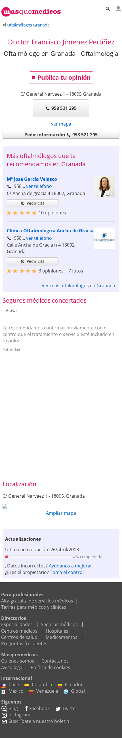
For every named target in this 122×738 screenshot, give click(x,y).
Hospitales (57, 631)
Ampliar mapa (61, 513)
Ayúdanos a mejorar (70, 566)
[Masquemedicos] (31, 9)
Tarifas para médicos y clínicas (33, 607)
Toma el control (67, 572)
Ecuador (74, 684)
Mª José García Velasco (32, 179)
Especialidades (17, 624)
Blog (13, 708)
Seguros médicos (59, 624)
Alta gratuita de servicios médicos (37, 601)
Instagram (19, 715)
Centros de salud (19, 637)
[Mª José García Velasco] (104, 195)
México (16, 691)
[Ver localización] (61, 506)
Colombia (42, 684)
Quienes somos (17, 661)
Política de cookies (50, 667)
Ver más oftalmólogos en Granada (78, 285)
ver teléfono (39, 186)
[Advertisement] (61, 415)
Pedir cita (36, 203)
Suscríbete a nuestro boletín (39, 721)
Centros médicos (19, 631)
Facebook (39, 708)
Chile (14, 684)
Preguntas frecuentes (24, 643)
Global (78, 691)
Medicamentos (61, 637)
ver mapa (61, 124)
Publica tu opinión (64, 77)
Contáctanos (55, 661)
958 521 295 (64, 108)
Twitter (69, 708)
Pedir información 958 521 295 (61, 135)
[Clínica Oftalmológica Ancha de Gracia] (104, 247)
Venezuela (47, 691)
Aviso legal (12, 667)
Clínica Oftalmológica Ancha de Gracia (50, 230)
